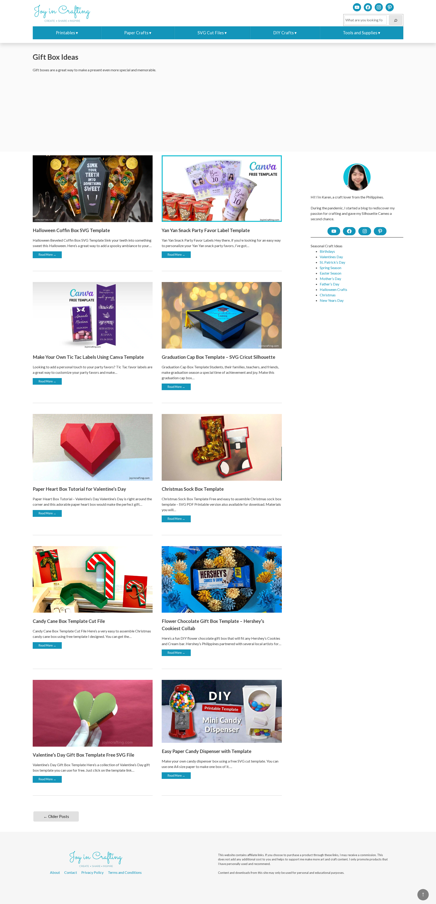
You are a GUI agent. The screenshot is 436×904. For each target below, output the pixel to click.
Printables (65, 32)
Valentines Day (331, 257)
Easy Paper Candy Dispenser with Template (206, 751)
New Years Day (332, 300)
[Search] (395, 20)
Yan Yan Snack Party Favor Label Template (206, 230)
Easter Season (330, 273)
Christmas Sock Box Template (193, 489)
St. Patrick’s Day (332, 262)
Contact (70, 872)
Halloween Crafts (333, 289)
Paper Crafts (136, 32)
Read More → (47, 254)
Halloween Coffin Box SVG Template (71, 230)
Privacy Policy (92, 872)
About (55, 872)
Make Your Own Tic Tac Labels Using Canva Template (88, 357)
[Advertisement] (218, 112)
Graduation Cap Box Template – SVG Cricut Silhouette (218, 357)
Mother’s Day (330, 278)
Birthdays (327, 251)
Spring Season (330, 267)
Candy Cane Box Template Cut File (69, 621)
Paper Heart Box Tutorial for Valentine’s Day (79, 489)
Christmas (328, 295)
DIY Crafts (283, 32)
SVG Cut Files (211, 32)
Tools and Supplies (360, 32)
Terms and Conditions (125, 872)
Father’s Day (329, 284)
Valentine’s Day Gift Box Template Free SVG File (83, 755)
